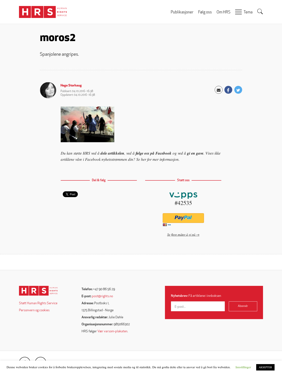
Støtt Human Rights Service (38, 303)
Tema (248, 12)
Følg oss (205, 12)
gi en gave (195, 153)
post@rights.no (102, 296)
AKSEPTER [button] (265, 367)
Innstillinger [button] (243, 367)
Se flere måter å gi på (181, 234)
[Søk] (260, 11)
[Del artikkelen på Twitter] (238, 90)
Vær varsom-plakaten (112, 331)
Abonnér (243, 306)
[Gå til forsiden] (38, 291)
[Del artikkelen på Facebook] (228, 90)
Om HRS (223, 12)
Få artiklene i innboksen (196, 296)
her (143, 159)
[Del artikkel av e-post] (219, 90)
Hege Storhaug (71, 85)
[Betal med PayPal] (183, 218)
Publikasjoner (182, 12)
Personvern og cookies (34, 310)
